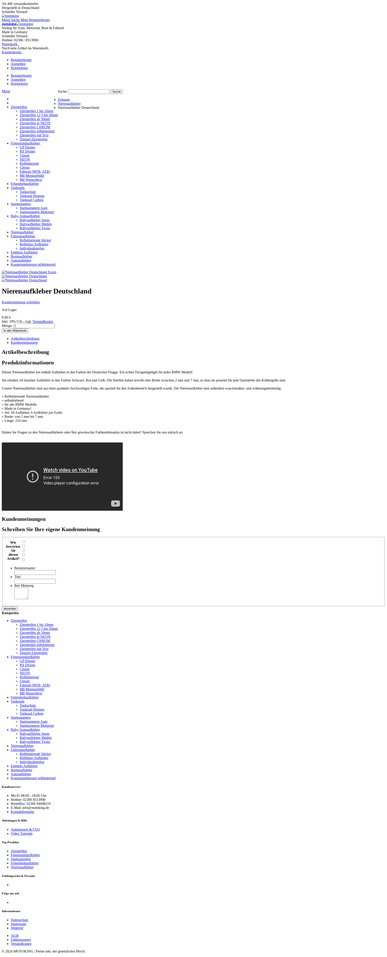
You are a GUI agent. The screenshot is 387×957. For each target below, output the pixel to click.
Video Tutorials (21, 833)
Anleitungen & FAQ (25, 829)
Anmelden (18, 64)
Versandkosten (42, 321)
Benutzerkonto (21, 60)
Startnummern (21, 859)
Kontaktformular (22, 812)
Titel (17, 577)
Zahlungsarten (21, 940)
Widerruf (17, 928)
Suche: (62, 91)
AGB (15, 935)
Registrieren (19, 68)
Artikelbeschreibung (25, 338)
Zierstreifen (19, 851)
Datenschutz (19, 920)
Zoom (52, 272)
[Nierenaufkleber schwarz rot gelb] (24, 276)
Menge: (7, 326)
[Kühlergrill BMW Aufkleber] (24, 280)
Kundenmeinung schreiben (21, 302)
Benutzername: (25, 568)
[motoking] (10, 16)
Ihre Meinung (24, 585)
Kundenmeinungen (24, 342)
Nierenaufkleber (22, 867)
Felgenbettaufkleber (25, 863)
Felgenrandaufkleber (25, 855)
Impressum (18, 924)
